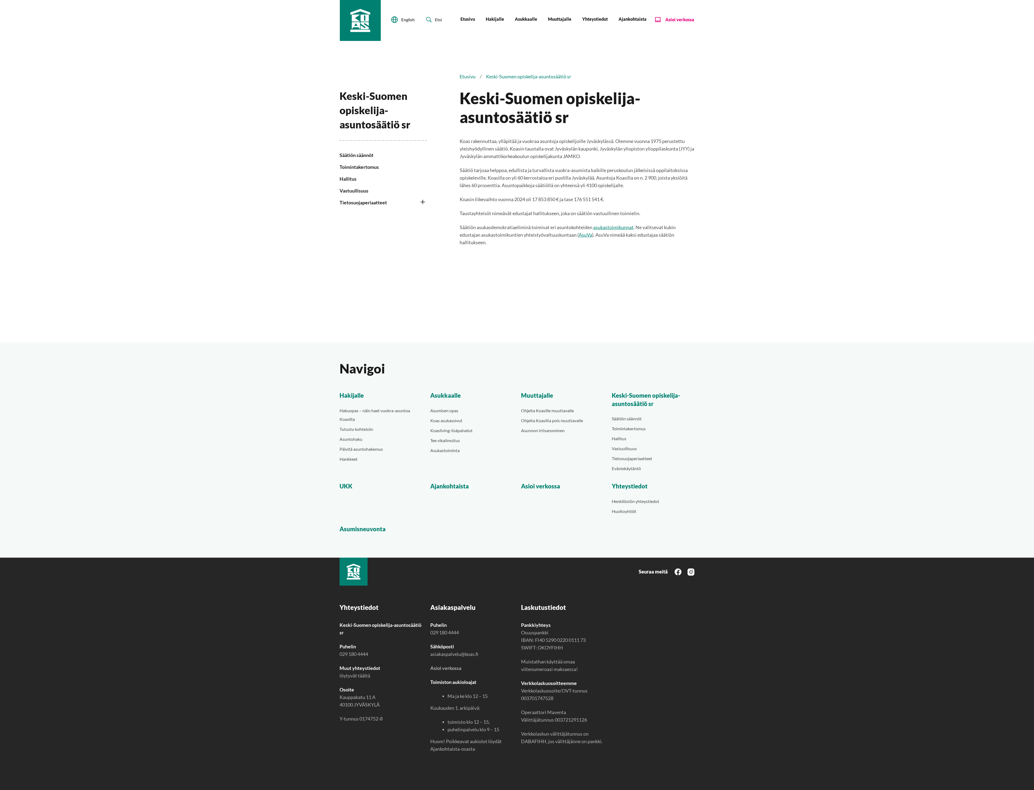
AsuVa (585, 235)
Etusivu (467, 19)
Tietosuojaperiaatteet (363, 202)
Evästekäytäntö (626, 468)
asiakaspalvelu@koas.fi (454, 654)
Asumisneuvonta (363, 529)
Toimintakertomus (359, 167)
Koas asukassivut (446, 420)
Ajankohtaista (633, 19)
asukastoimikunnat (613, 227)
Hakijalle (495, 19)
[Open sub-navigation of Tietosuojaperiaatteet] (423, 203)
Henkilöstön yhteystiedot (635, 501)
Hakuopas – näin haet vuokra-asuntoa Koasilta (375, 415)
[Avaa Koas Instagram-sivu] (690, 571)
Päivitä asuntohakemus (361, 449)
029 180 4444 (354, 654)
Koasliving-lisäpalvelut (451, 430)
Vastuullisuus (354, 191)
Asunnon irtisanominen (543, 430)
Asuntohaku (351, 439)
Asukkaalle (526, 19)
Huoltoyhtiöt (624, 511)
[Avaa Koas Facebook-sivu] (678, 571)
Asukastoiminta (445, 450)
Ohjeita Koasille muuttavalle (547, 410)
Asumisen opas (444, 410)
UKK (346, 486)
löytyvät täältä (355, 676)
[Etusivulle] (360, 20)
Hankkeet (349, 459)
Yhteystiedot (595, 19)
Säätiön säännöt (356, 155)
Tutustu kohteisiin (356, 429)
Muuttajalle (559, 19)
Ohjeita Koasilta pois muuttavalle (552, 420)
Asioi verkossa (679, 19)
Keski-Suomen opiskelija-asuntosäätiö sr (646, 399)
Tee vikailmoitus (445, 440)
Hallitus (348, 179)
